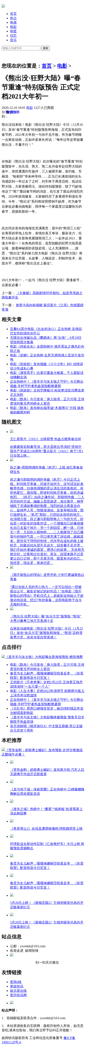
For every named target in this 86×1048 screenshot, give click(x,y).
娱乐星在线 (18, 990)
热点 (13, 18)
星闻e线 (16, 982)
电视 (13, 22)
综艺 (13, 35)
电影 (13, 27)
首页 (13, 13)
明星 (13, 31)
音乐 (13, 40)
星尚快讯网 (18, 995)
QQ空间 (12, 112)
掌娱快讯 (16, 986)
